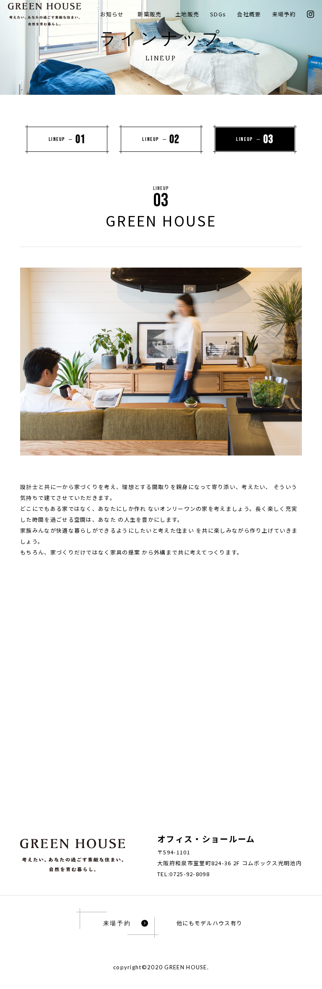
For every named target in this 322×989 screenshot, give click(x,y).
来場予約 (284, 14)
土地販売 (187, 14)
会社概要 (249, 14)
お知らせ (112, 14)
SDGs (218, 14)
